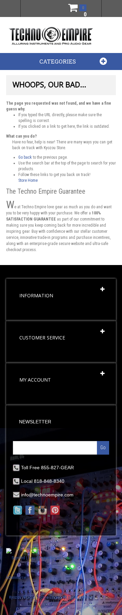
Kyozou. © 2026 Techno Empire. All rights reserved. (52, 597)
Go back (25, 157)
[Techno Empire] (50, 36)
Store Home (28, 180)
